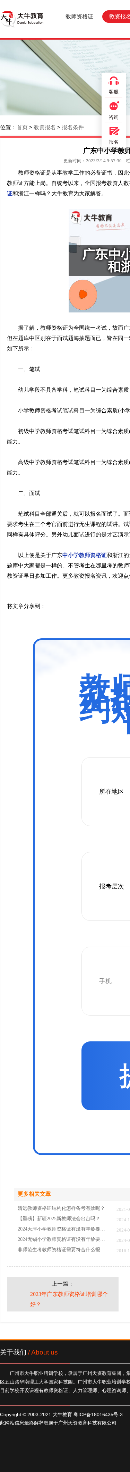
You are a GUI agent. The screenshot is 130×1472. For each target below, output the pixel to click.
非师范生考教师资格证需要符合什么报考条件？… (64, 1249)
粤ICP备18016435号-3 (98, 1414)
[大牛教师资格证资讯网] (22, 19)
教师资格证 (79, 16)
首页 (22, 127)
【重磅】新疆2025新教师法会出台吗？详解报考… (64, 1218)
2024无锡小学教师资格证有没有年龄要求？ (64, 1239)
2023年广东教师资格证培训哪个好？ (69, 1299)
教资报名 (45, 127)
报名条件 (73, 127)
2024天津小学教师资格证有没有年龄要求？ (64, 1229)
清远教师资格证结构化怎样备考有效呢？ (61, 1208)
